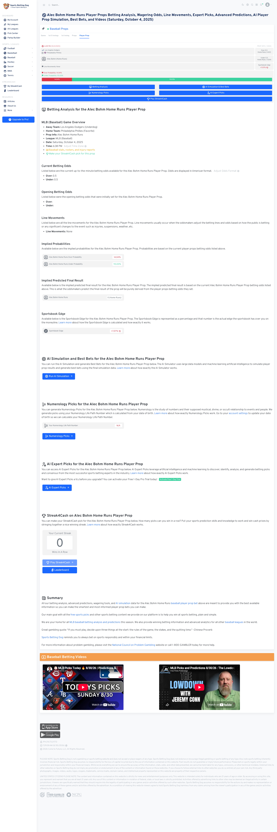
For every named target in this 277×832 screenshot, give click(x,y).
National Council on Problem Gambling (133, 645)
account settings (238, 413)
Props (74, 35)
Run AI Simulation (58, 376)
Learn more (65, 322)
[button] (267, 4)
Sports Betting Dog (52, 637)
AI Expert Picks (57, 487)
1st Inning (65, 35)
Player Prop (84, 35)
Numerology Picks (58, 436)
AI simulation (123, 603)
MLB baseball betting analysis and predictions (94, 622)
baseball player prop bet (184, 603)
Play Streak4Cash (60, 562)
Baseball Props (59, 29)
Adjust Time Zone (74, 146)
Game (43, 35)
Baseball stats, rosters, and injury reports (72, 150)
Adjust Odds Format (225, 171)
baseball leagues (234, 622)
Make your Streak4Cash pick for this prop (71, 153)
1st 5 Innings (53, 35)
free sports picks (80, 614)
